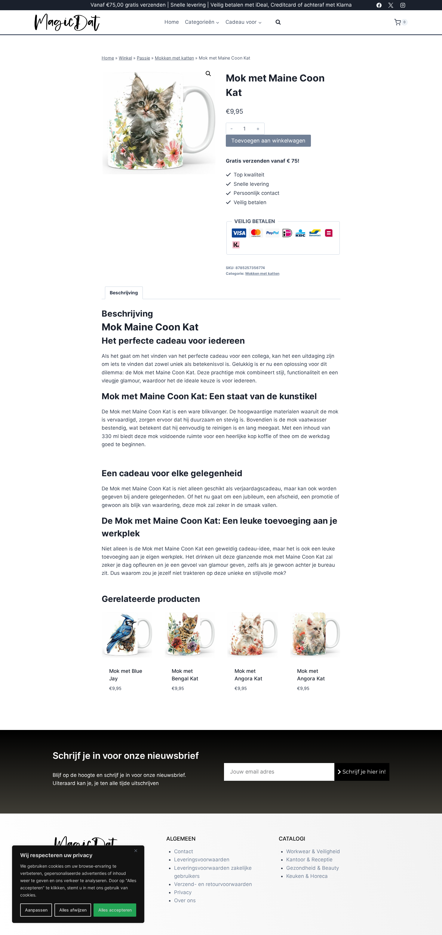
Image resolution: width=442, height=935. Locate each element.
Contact (183, 851)
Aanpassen (36, 909)
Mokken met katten (174, 57)
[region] (78, 884)
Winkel (125, 57)
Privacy (183, 892)
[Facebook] (379, 5)
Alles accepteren (115, 909)
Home (171, 22)
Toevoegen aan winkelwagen (268, 140)
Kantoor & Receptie (309, 860)
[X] (391, 5)
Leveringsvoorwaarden (201, 860)
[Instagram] (402, 5)
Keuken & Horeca (307, 876)
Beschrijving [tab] (124, 293)
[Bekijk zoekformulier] (274, 22)
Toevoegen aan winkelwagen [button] (125, 689)
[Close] (138, 850)
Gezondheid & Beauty (312, 868)
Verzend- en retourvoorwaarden (213, 884)
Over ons (185, 900)
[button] (208, 73)
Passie (143, 57)
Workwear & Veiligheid (313, 851)
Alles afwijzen (73, 909)
